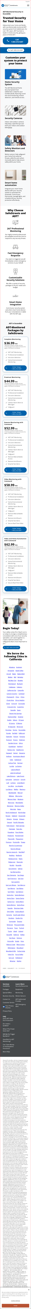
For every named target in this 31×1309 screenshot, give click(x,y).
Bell (15, 677)
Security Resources (22, 986)
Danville (13, 710)
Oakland (14, 816)
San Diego (20, 875)
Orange (15, 819)
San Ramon (19, 892)
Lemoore (16, 780)
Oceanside (22, 816)
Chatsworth (10, 697)
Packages (6, 989)
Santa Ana (10, 895)
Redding (11, 855)
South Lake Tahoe (19, 915)
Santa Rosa (20, 905)
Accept (15, 1305)
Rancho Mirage (15, 849)
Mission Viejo (12, 799)
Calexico (19, 687)
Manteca (22, 789)
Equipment (19, 989)
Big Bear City (12, 680)
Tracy (16, 928)
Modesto (20, 799)
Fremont (9, 740)
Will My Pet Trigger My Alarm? (9, 1035)
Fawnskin (9, 737)
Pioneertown (19, 836)
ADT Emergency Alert (21, 1005)
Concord (14, 704)
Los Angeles (19, 786)
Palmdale (12, 829)
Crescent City (11, 707)
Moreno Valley (19, 806)
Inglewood (17, 760)
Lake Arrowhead (15, 773)
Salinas (20, 869)
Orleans (21, 819)
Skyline (19, 961)
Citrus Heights (19, 700)
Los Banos (9, 789)
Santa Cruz (10, 902)
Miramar (12, 961)
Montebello (19, 803)
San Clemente (11, 875)
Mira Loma (18, 796)
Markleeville (12, 793)
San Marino (11, 888)
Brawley (20, 680)
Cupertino (20, 707)
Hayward (9, 753)
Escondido (22, 730)
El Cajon (21, 720)
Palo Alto (19, 829)
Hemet (15, 753)
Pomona (8, 842)
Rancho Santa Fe (12, 852)
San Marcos (21, 885)
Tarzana (19, 921)
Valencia (16, 935)
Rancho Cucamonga (15, 846)
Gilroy (21, 743)
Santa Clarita (20, 898)
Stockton (11, 918)
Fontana (22, 737)
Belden (10, 677)
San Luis (11, 958)
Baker (14, 674)
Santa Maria (20, 902)
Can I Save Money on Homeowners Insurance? (8, 1046)
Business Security (8, 996)
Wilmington (11, 948)
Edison (15, 720)
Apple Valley (19, 671)
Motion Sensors (21, 996)
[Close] (29, 1290)
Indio (11, 760)
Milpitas (11, 796)
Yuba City (11, 954)
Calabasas (12, 687)
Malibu (16, 789)
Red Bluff (22, 852)
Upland (20, 931)
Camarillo (21, 690)
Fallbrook (22, 733)
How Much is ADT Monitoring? (8, 1040)
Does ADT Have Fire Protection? (8, 1019)
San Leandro (15, 882)
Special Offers (7, 993)
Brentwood (12, 684)
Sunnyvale (12, 921)
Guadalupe (12, 746)
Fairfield (14, 733)
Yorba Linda (21, 951)
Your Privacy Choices (9, 1007)
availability (11, 968)
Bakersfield (21, 674)
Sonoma (9, 915)
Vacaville (9, 935)
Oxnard (9, 822)
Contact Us (6, 999)
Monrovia (11, 803)
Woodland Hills (11, 951)
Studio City (19, 918)
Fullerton (22, 740)
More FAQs (6, 1052)
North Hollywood (11, 813)
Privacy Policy (7, 1011)
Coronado (21, 704)
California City (11, 690)
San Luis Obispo (11, 885)
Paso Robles (19, 832)
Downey (20, 717)
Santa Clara (10, 898)
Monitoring (19, 993)
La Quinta (18, 766)
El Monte (19, 723)
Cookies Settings (15, 1301)
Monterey (10, 806)
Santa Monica (11, 905)
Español (28, 1)
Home (4, 968)
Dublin (9, 720)
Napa (19, 809)
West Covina (21, 945)
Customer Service (8, 1002)
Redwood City (13, 859)
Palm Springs (20, 826)
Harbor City (11, 750)
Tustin (10, 931)
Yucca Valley (19, 954)
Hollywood (18, 958)
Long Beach (21, 783)
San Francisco (12, 879)
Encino (15, 730)
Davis (19, 710)
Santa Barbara (19, 895)
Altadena (12, 667)
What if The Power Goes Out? (9, 1030)
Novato (8, 816)
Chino (22, 697)
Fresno (15, 740)
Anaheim (19, 667)
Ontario (9, 819)
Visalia (17, 941)
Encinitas (8, 730)
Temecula (10, 925)
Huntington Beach (19, 756)
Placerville (11, 839)
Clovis (8, 704)
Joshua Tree (12, 763)
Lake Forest (20, 776)
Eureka (8, 733)
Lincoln (23, 780)
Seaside (10, 908)
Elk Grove (20, 727)
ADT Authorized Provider (21, 1000)
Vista (22, 941)
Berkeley (20, 677)
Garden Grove (12, 743)
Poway (23, 842)
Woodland (20, 948)
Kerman (20, 763)
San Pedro (11, 892)
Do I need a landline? (6, 1025)
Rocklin (12, 865)
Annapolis (11, 671)
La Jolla (11, 766)
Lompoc (13, 783)
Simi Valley (10, 912)
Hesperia (22, 753)
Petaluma (11, 836)
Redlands (19, 855)
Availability (6, 986)
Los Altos (11, 786)
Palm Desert (11, 826)
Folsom (15, 737)
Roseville (18, 865)
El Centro (12, 723)
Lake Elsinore (11, 776)
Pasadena (11, 832)
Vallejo (22, 935)
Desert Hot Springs (15, 713)
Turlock (21, 928)
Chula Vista (10, 700)
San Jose (20, 879)
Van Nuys (12, 938)
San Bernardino (15, 872)
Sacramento (13, 869)
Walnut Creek (10, 945)
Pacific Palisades (18, 822)
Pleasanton (19, 839)
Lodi (7, 783)
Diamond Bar (12, 717)
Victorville (10, 941)
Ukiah (15, 931)
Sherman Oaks (18, 908)
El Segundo (11, 727)
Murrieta (13, 809)
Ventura (19, 938)
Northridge (21, 813)
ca (16, 968)
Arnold (9, 674)
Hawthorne (20, 750)
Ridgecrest (11, 862)
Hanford (19, 746)
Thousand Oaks (19, 925)
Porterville (16, 842)
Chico (17, 697)
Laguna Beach (15, 770)
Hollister (9, 756)
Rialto (20, 859)
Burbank (20, 684)
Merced (20, 793)
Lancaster (9, 780)
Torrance (10, 928)
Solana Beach (19, 912)
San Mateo (19, 888)
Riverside (20, 862)
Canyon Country (12, 694)
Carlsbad (21, 694)
